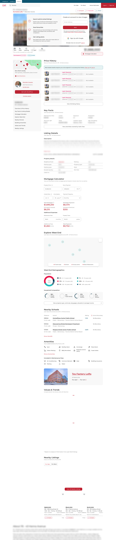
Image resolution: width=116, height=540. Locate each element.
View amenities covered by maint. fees (73, 126)
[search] (24, 5)
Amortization (57, 194)
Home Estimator (94, 5)
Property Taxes (66, 215)
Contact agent (27, 96)
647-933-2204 (26, 87)
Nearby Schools (19, 120)
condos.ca (12, 1)
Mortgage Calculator (21, 114)
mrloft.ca (19, 1)
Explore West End (20, 117)
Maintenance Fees (48, 215)
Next (75, 27)
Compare (81, 10)
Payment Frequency (68, 194)
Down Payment (67, 185)
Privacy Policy (70, 32)
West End (27, 11)
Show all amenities (49, 354)
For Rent (83, 5)
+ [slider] (100, 403)
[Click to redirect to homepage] (4, 5)
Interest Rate (47, 194)
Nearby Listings (19, 128)
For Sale (76, 5)
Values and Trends (20, 125)
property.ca (5, 1)
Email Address (67, 21)
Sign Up (111, 5)
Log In (105, 5)
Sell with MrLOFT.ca (27, 92)
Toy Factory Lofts (18, 11)
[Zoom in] (100, 538)
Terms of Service (79, 32)
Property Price (48, 185)
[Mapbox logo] (47, 266)
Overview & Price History (22, 108)
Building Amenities (20, 122)
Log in (83, 43)
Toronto (32, 11)
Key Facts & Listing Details (22, 111)
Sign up (87, 67)
